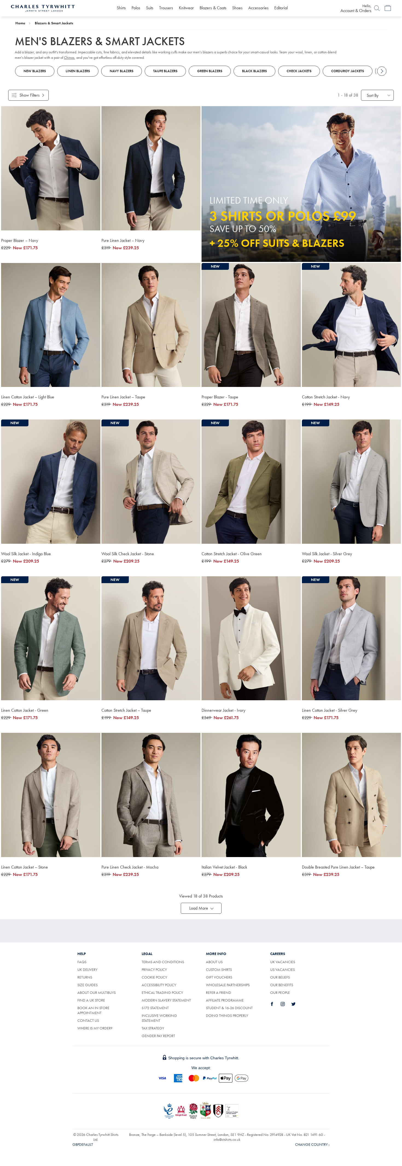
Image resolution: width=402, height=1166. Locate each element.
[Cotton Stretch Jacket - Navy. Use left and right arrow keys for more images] (351, 325)
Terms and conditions (163, 961)
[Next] (381, 71)
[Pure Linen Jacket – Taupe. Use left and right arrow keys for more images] (151, 325)
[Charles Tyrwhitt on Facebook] (275, 1004)
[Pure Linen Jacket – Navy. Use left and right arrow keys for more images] (151, 168)
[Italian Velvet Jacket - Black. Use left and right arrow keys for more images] (251, 795)
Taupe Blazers (165, 71)
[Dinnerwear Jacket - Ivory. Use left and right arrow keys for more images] (251, 638)
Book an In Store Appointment (93, 1010)
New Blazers (35, 71)
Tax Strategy (153, 1028)
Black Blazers (254, 71)
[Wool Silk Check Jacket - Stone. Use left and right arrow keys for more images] (151, 481)
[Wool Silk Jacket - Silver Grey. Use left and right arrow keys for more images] (351, 481)
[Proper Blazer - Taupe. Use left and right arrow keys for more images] (251, 325)
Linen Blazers (78, 71)
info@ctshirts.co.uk (227, 1139)
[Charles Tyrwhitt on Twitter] (296, 1004)
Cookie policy (154, 977)
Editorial (281, 8)
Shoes (237, 8)
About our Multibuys (96, 992)
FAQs (81, 961)
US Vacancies (282, 969)
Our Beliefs (280, 977)
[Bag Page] (387, 8)
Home (20, 23)
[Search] (376, 8)
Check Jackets (299, 71)
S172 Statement (155, 1007)
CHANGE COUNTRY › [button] (312, 1144)
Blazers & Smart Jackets (54, 23)
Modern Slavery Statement (166, 1000)
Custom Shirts (219, 969)
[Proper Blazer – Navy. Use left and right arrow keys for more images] (50, 168)
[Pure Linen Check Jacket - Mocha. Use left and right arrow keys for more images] (151, 795)
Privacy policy (154, 969)
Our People (280, 992)
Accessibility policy (159, 984)
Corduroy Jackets (347, 71)
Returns (90, 977)
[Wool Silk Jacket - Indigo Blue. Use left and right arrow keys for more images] (50, 481)
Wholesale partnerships (228, 984)
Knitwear (186, 8)
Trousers (166, 8)
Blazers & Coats (213, 8)
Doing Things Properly (227, 1015)
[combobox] (377, 95)
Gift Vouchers (219, 977)
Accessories (258, 8)
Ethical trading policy (162, 992)
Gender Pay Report (158, 1035)
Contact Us (88, 1020)
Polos (136, 8)
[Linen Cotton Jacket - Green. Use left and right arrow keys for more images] (50, 638)
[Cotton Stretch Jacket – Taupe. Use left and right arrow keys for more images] (151, 638)
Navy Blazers (121, 71)
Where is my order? (94, 1028)
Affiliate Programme (225, 1000)
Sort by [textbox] (372, 95)
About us (214, 961)
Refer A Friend (218, 992)
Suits (149, 8)
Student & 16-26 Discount (229, 1007)
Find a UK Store (91, 1000)
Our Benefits (281, 984)
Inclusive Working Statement (159, 1018)
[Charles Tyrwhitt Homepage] (43, 7)
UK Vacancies (282, 961)
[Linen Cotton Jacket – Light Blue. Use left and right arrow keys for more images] (50, 325)
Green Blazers (209, 71)
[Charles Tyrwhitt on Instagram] (286, 1004)
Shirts (121, 8)
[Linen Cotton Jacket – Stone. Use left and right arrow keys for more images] (50, 795)
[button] (201, 908)
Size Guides (87, 984)
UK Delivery (87, 969)
